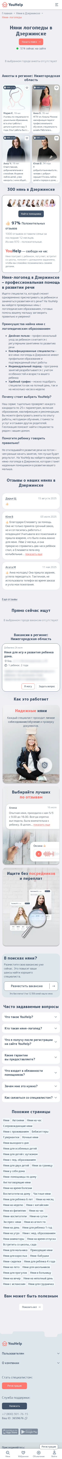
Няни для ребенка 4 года (39, 1261)
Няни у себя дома (14, 1171)
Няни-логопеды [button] (12, 17)
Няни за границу (42, 1165)
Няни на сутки (38, 1216)
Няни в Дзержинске (28, 13)
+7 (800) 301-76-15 (15, 1414)
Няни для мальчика (15, 1250)
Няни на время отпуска (41, 1239)
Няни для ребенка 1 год (37, 1227)
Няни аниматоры (13, 1239)
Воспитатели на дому (16, 1193)
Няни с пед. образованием (19, 1160)
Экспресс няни (12, 1222)
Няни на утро (11, 1233)
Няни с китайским (37, 1205)
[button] (31, 1017)
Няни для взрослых (15, 1256)
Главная (7, 13)
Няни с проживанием (16, 1131)
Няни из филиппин (14, 1210)
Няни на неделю (13, 1205)
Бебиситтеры (40, 1131)
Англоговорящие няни (17, 1182)
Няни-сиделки (12, 1261)
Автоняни (18, 1120)
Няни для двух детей (16, 1165)
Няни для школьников (36, 1267)
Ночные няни (30, 1137)
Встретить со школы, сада (19, 1244)
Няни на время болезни (17, 1188)
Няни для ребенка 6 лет (18, 1199)
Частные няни (42, 1193)
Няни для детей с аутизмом (20, 1154)
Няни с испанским (14, 1284)
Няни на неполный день (38, 1278)
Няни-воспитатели (15, 1216)
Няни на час (34, 1120)
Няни (6, 1120)
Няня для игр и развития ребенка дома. (29, 654)
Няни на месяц (45, 1199)
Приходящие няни (41, 1250)
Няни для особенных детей (20, 1148)
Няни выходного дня (16, 1143)
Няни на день (11, 1227)
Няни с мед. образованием (38, 1233)
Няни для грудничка (41, 1284)
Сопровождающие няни (17, 1126)
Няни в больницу (40, 1273)
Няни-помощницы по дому (19, 1177)
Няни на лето (11, 1267)
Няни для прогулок (15, 1273)
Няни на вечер (12, 1278)
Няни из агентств (34, 1222)
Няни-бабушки (39, 1256)
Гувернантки (11, 1137)
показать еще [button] (33, 554)
